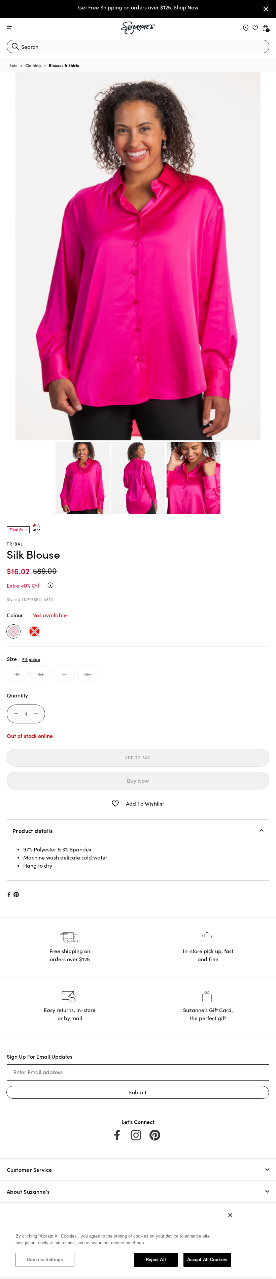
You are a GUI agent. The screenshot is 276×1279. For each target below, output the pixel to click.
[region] (123, 1241)
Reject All (156, 1259)
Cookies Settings (45, 1259)
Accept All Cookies (207, 1259)
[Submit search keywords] (15, 46)
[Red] (34, 631)
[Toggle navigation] (9, 28)
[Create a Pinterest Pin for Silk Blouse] (16, 894)
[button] (115, 803)
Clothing (33, 65)
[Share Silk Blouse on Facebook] (8, 894)
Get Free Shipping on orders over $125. (138, 7)
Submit (137, 1092)
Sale (13, 65)
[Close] (266, 9)
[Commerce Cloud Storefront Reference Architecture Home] (138, 28)
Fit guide (31, 659)
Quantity (17, 695)
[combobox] (138, 46)
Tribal (15, 544)
